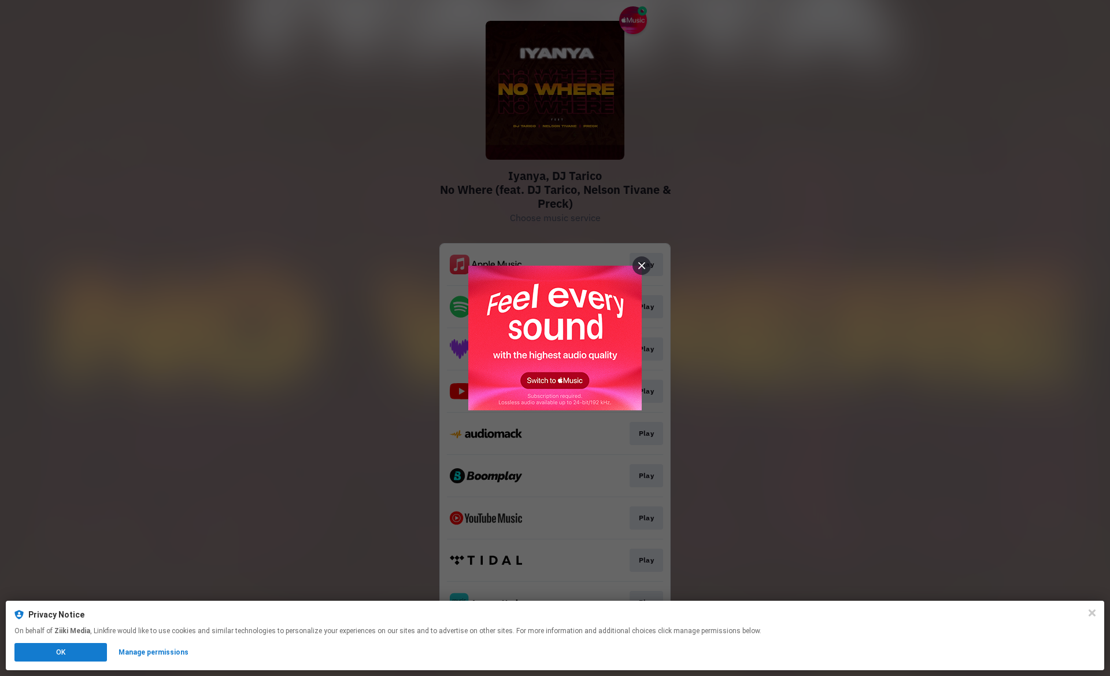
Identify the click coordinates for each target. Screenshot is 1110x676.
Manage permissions (153, 652)
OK (60, 652)
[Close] (1092, 613)
